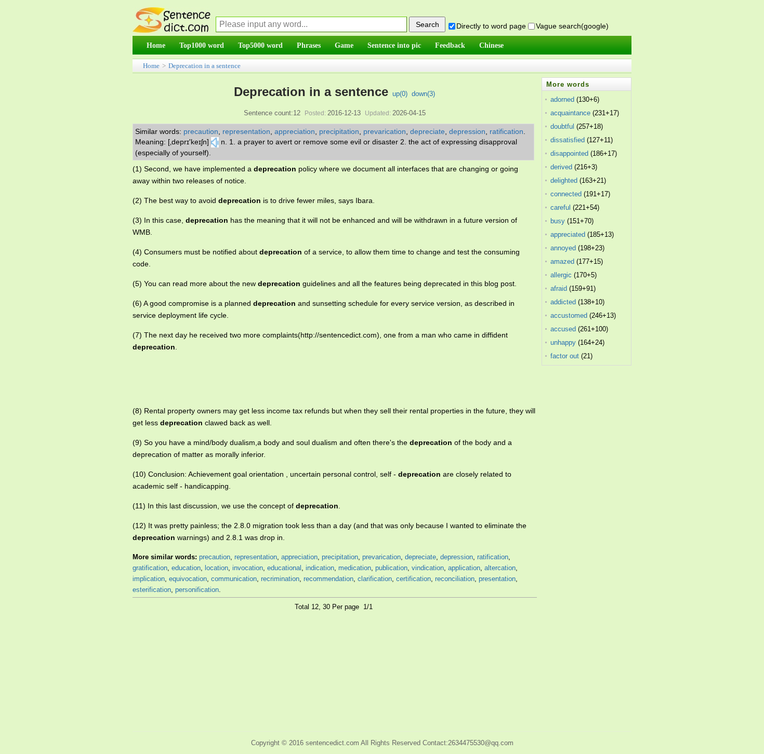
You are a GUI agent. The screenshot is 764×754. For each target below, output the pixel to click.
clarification (375, 579)
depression (467, 131)
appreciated (567, 234)
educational (284, 568)
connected (566, 194)
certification (413, 579)
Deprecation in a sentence (204, 66)
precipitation (339, 131)
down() (423, 94)
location (216, 568)
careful (560, 207)
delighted (563, 180)
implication (149, 579)
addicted (563, 302)
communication (234, 579)
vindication (428, 568)
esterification (152, 590)
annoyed (563, 248)
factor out (564, 356)
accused (563, 329)
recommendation (328, 579)
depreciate (427, 131)
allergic (561, 275)
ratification (506, 131)
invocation (247, 568)
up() (399, 94)
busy (557, 221)
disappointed (569, 153)
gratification (150, 568)
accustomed (568, 315)
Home (151, 66)
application (464, 568)
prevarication (384, 131)
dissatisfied (567, 140)
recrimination (280, 579)
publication (391, 568)
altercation (500, 568)
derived (561, 167)
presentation (497, 579)
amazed (562, 261)
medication (354, 568)
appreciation (294, 131)
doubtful (562, 126)
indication (320, 568)
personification (197, 590)
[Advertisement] (322, 379)
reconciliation (455, 579)
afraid (558, 288)
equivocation (188, 579)
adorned (562, 99)
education (186, 568)
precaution (200, 131)
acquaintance (570, 113)
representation (246, 131)
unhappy (563, 342)
